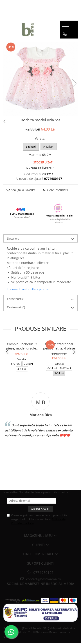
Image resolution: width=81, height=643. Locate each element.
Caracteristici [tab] (15, 299)
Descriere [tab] (13, 238)
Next (74, 83)
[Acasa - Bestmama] (28, 29)
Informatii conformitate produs (28, 289)
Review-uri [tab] (16, 307)
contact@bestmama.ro (43, 579)
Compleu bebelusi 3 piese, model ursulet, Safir (22, 346)
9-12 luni (48, 147)
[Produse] (66, 26)
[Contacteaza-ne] (65, 34)
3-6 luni (31, 147)
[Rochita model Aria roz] (40, 79)
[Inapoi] (3, 121)
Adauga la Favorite (23, 190)
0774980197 (43, 572)
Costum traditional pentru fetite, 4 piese (59, 346)
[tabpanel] (40, 79)
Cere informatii (57, 190)
